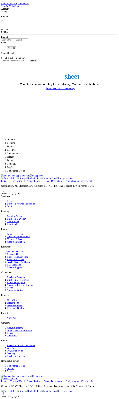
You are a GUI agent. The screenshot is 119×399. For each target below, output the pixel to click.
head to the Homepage (60, 88)
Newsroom (12, 335)
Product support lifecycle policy (80, 181)
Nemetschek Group (16, 366)
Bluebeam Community (17, 277)
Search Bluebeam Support (13, 58)
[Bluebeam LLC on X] (21, 178)
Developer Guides (15, 308)
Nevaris (10, 371)
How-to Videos (14, 224)
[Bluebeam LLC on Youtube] (48, 178)
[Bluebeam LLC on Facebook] (9, 178)
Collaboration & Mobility (18, 236)
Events (10, 287)
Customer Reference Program (20, 285)
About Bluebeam (15, 328)
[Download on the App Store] (15, 175)
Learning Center (14, 216)
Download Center (15, 251)
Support (4, 3)
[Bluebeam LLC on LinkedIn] (33, 178)
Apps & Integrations (16, 242)
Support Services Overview (19, 330)
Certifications (13, 221)
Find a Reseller (14, 300)
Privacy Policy (33, 181)
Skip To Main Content (11, 6)
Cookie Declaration (53, 181)
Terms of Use (16, 181)
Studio (10, 206)
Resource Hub (13, 254)
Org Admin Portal (15, 350)
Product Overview (15, 234)
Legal (3, 181)
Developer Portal (14, 305)
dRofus (10, 368)
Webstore (11, 348)
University (13, 3)
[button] (59, 53)
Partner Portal (13, 303)
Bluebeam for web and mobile (21, 203)
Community (23, 3)
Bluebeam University (16, 219)
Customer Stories (15, 290)
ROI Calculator (14, 264)
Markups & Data (14, 239)
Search (33, 61)
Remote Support (14, 267)
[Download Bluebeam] (36, 175)
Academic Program (16, 282)
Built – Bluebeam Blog (17, 257)
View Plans (12, 318)
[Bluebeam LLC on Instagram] (64, 178)
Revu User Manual (15, 259)
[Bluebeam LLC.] (9, 378)
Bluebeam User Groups (18, 280)
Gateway (11, 353)
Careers (10, 333)
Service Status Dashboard (18, 262)
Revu (9, 201)
